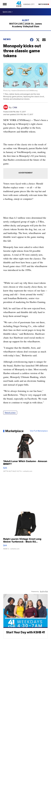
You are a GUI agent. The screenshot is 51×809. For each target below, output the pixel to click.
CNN (15, 107)
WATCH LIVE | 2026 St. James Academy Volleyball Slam (25, 25)
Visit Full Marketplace (39, 431)
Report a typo (10, 413)
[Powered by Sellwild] (44, 592)
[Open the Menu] (4, 4)
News (7, 39)
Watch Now (43, 4)
